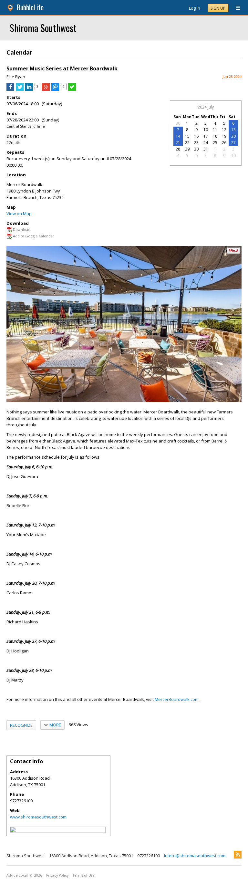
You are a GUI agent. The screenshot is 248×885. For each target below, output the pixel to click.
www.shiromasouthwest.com (38, 817)
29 (187, 149)
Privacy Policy (57, 875)
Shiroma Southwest (43, 28)
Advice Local (17, 875)
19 (224, 136)
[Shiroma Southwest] (13, 831)
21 (178, 142)
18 (215, 136)
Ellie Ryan (15, 76)
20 (233, 136)
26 (224, 142)
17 (205, 136)
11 (215, 129)
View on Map (19, 213)
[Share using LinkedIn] (29, 89)
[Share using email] (55, 89)
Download (21, 229)
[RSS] (238, 855)
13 (233, 129)
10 (205, 129)
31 (205, 149)
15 (187, 136)
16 (196, 136)
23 (196, 142)
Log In (194, 8)
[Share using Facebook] (10, 89)
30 (178, 123)
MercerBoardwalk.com (177, 699)
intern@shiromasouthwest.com (194, 856)
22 (187, 142)
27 (233, 142)
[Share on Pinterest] (233, 252)
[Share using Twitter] (20, 89)
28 (178, 149)
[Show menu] (235, 8)
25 (215, 142)
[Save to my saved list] (72, 89)
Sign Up (218, 8)
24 (205, 142)
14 (178, 136)
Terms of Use (84, 875)
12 (224, 129)
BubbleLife (30, 7)
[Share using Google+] (46, 89)
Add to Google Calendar (33, 236)
